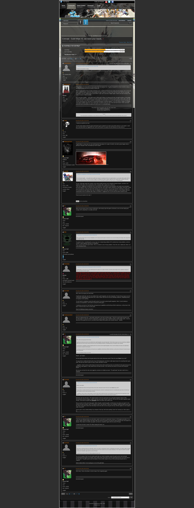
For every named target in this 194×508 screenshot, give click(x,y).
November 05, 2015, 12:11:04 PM (82, 141)
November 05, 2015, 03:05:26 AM (82, 63)
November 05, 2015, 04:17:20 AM (82, 84)
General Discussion (84, 35)
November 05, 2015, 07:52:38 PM (82, 232)
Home (64, 6)
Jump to (109, 497)
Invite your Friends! (99, 1)
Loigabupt (129, 20)
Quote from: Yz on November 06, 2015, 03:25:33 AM (87, 445)
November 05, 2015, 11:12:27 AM (82, 120)
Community (71, 6)
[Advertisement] (97, 30)
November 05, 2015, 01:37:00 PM (82, 171)
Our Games (66, 1)
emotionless (67, 63)
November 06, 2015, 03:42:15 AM (82, 442)
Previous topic (122, 42)
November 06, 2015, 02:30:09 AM (82, 334)
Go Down (64, 58)
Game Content (81, 6)
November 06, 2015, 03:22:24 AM (82, 379)
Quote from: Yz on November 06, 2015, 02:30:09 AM (87, 382)
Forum (68, 35)
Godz (65, 120)
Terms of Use (97, 505)
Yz (64, 206)
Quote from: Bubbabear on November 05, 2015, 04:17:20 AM (89, 174)
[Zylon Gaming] (63, 257)
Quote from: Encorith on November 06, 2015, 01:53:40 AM (88, 337)
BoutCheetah (63, 35)
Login (100, 6)
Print (131, 58)
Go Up (63, 493)
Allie (65, 232)
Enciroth (66, 379)
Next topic (129, 42)
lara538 (66, 171)
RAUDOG (66, 264)
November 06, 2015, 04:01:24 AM (82, 468)
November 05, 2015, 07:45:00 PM (82, 205)
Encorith (66, 290)
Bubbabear (67, 84)
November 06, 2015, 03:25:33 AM (82, 416)
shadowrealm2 (68, 315)
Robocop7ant (68, 141)
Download (91, 6)
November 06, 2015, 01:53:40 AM (82, 290)
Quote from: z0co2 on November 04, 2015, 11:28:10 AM (88, 66)
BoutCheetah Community (74, 35)
